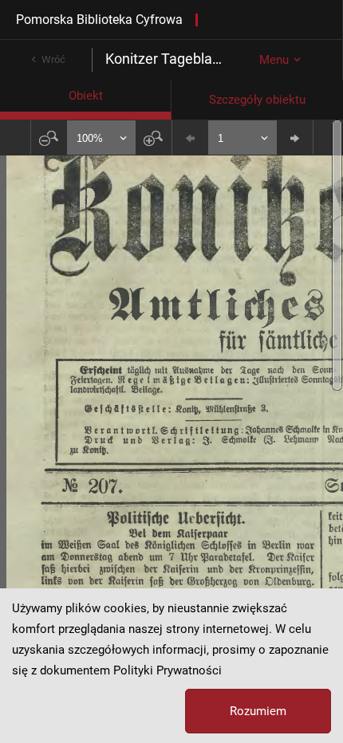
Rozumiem (258, 711)
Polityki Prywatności (167, 670)
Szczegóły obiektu (257, 99)
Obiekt (86, 95)
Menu (274, 60)
